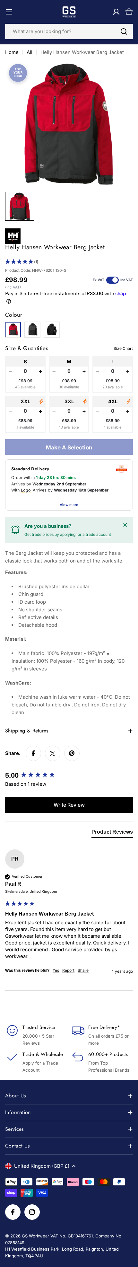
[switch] (112, 280)
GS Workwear (35, 1235)
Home (12, 52)
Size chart (123, 348)
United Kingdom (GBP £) (41, 1166)
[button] (69, 262)
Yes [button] (56, 970)
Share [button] (83, 970)
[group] (69, 776)
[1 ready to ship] (41, 401)
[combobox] (69, 31)
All (29, 52)
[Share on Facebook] (33, 753)
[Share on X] (52, 753)
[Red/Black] (13, 330)
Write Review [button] (69, 805)
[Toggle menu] (9, 12)
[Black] (52, 330)
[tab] (112, 833)
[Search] (124, 31)
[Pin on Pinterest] (72, 753)
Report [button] (68, 970)
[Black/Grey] (32, 330)
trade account (98, 534)
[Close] (125, 525)
